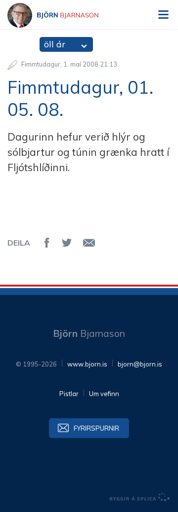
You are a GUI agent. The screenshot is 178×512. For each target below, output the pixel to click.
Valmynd (163, 15)
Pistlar (69, 394)
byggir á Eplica (140, 497)
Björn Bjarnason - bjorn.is (61, 15)
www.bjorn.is (87, 364)
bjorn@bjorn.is (140, 364)
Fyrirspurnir (96, 428)
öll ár (54, 44)
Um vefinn (104, 394)
